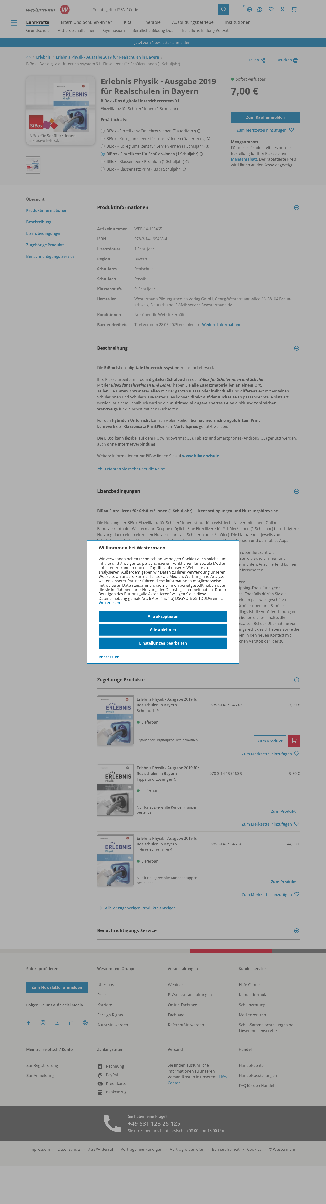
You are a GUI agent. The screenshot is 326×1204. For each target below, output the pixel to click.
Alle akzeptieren (163, 616)
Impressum (109, 656)
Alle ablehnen (163, 629)
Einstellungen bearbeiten (163, 643)
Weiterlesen (109, 602)
